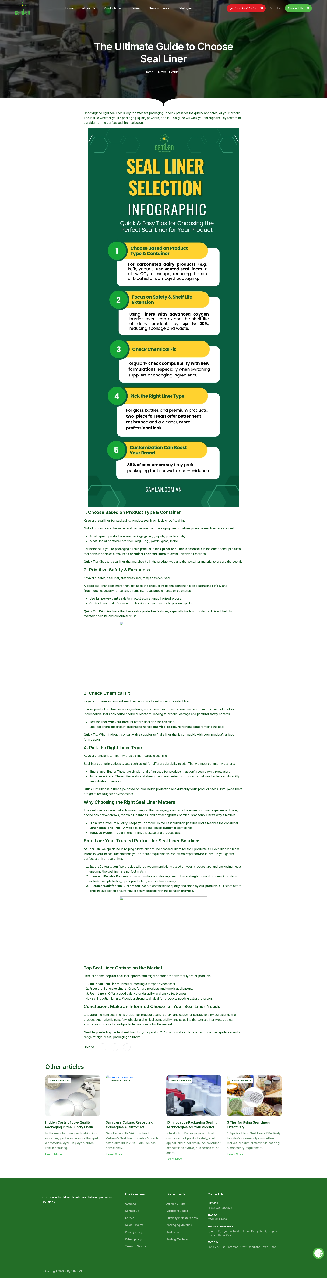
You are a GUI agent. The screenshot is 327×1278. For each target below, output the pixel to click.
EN (278, 8)
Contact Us (296, 8)
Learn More (53, 1154)
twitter (114, 1047)
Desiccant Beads (177, 1210)
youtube (63, 1213)
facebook (102, 1047)
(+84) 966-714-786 (243, 8)
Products (110, 8)
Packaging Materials (179, 1225)
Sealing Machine (177, 1239)
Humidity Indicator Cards (182, 1218)
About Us (88, 8)
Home (69, 8)
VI (271, 8)
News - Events (168, 72)
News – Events (159, 8)
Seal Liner (172, 1232)
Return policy (133, 1239)
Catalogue (184, 8)
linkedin (127, 1047)
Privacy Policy (134, 1232)
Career (135, 8)
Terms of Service (136, 1246)
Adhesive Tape (175, 1203)
